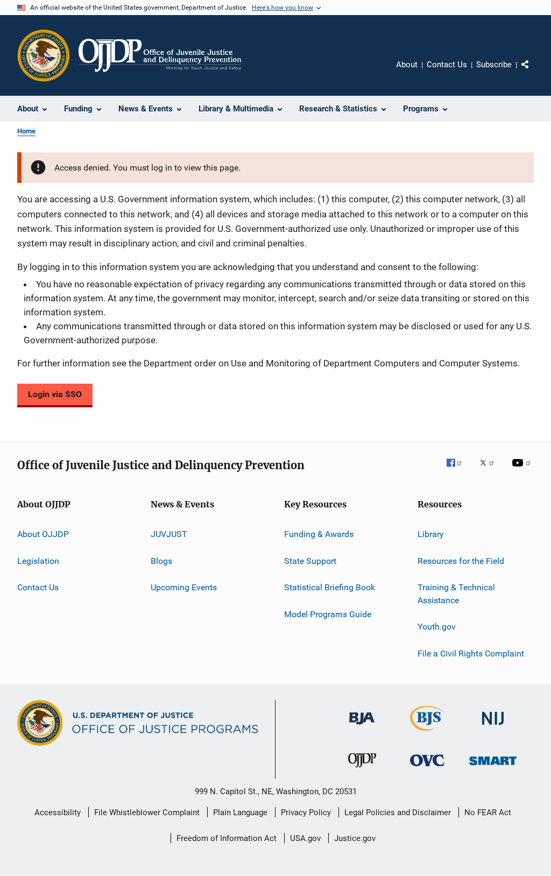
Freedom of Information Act (226, 838)
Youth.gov (437, 626)
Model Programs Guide (327, 614)
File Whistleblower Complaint (147, 812)
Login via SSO (55, 394)
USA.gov (305, 838)
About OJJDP (43, 534)
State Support (310, 561)
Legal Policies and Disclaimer (397, 812)
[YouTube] (523, 470)
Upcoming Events (184, 587)
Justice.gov (355, 838)
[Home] (160, 55)
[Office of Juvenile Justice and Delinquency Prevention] (362, 769)
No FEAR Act (487, 812)
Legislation (38, 561)
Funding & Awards (319, 534)
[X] (491, 470)
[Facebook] (458, 470)
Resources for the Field (461, 561)
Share (533, 72)
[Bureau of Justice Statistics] (427, 732)
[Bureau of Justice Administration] (362, 726)
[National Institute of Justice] (493, 726)
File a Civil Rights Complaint (471, 653)
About (407, 64)
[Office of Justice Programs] (43, 55)
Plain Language (240, 812)
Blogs (161, 561)
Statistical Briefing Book (329, 587)
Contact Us (447, 64)
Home (26, 131)
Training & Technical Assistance (456, 593)
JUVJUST (169, 534)
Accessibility (57, 812)
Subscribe (494, 64)
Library (431, 534)
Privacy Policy (306, 812)
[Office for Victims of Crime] (427, 768)
